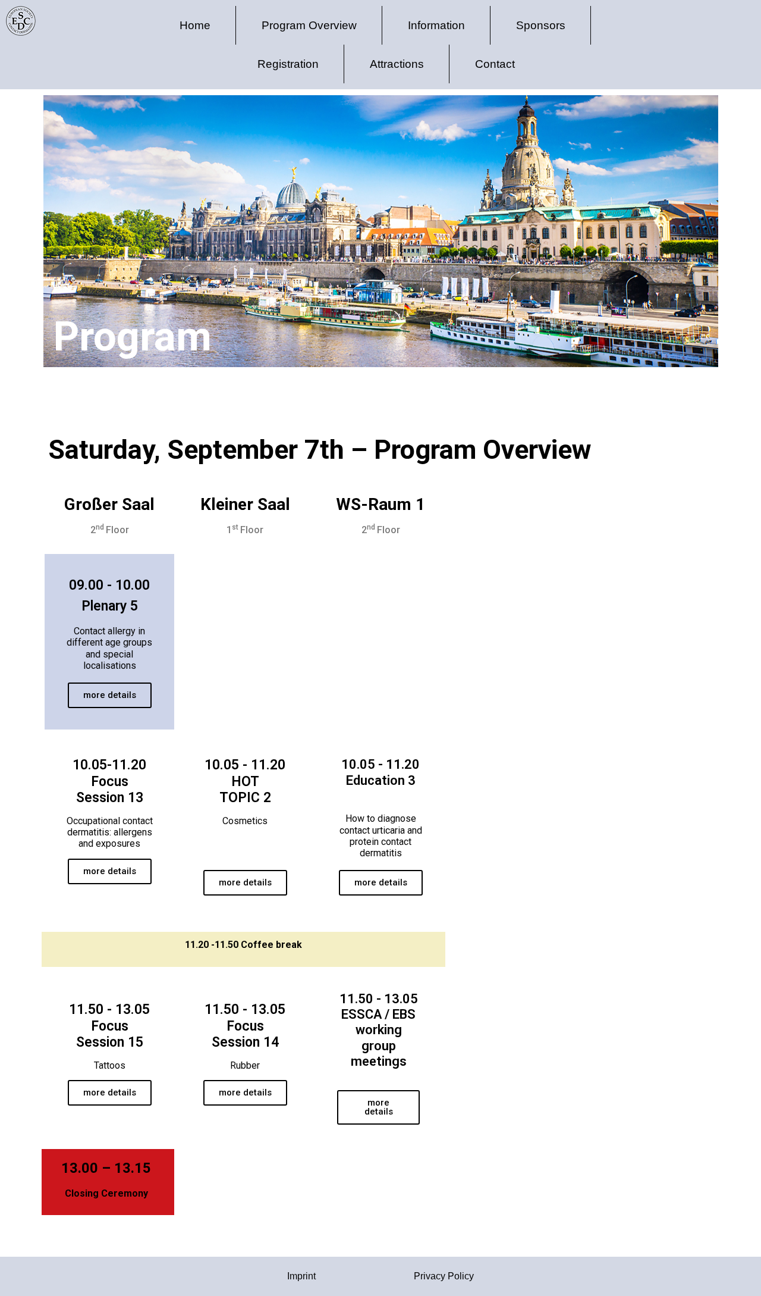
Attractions (397, 64)
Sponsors (540, 25)
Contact (495, 64)
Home (195, 25)
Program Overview (309, 25)
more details (109, 695)
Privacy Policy (444, 1276)
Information (436, 25)
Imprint (301, 1276)
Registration (288, 64)
